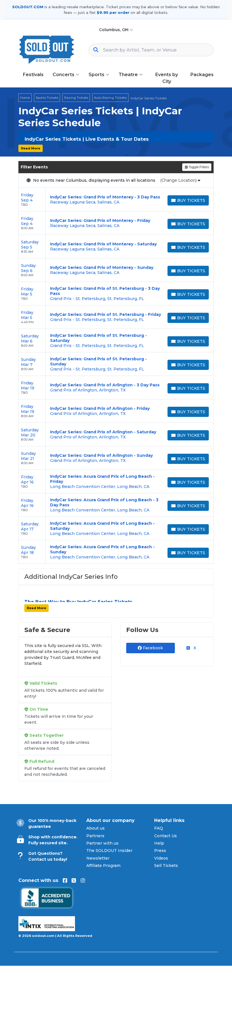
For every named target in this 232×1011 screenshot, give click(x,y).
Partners (95, 835)
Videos (161, 858)
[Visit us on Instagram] (83, 880)
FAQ (158, 828)
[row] (116, 199)
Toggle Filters (198, 167)
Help (159, 843)
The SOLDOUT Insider (109, 850)
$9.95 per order (113, 12)
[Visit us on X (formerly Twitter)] (74, 880)
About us (95, 828)
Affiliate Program (103, 865)
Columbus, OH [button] (114, 29)
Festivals (33, 74)
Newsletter (97, 858)
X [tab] (194, 647)
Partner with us (102, 843)
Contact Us (165, 835)
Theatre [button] (129, 74)
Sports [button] (97, 74)
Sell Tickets (166, 865)
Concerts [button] (64, 74)
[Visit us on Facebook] (65, 880)
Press (160, 850)
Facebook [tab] (152, 647)
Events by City (166, 78)
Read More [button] (30, 148)
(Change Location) (179, 180)
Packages (202, 74)
